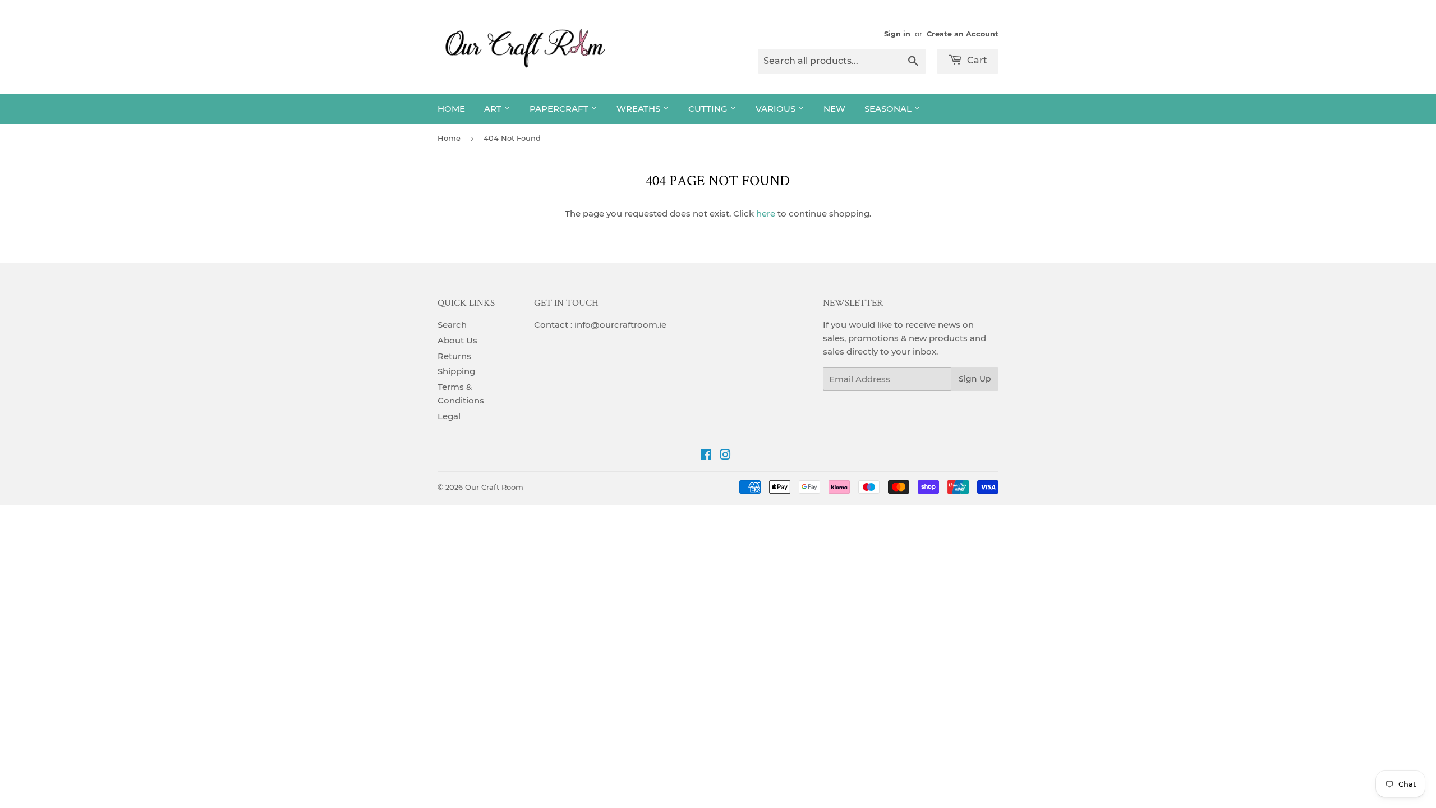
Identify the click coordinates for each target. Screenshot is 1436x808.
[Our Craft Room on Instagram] (725, 456)
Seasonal (889, 108)
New (834, 108)
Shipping (456, 371)
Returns (454, 356)
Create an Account (962, 34)
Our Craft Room (494, 487)
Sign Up (975, 379)
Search (452, 324)
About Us (457, 340)
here (765, 213)
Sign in (897, 34)
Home (451, 108)
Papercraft (560, 108)
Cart (976, 60)
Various (777, 108)
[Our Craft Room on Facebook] (706, 456)
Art (494, 108)
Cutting (709, 108)
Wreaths (639, 108)
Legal (449, 416)
